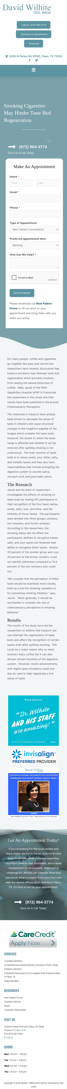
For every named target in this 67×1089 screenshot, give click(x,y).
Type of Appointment (23, 223)
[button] (33, 70)
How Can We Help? (23, 254)
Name (14, 176)
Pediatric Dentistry (12, 969)
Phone (15, 207)
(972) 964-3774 (18, 1030)
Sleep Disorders (11, 981)
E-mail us (8, 1037)
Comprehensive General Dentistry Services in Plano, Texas (31, 965)
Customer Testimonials (15, 1010)
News (7, 1006)
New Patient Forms (13, 997)
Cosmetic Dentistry (13, 961)
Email (14, 192)
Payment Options (12, 1001)
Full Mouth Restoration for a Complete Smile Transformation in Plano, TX (32, 975)
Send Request (22, 293)
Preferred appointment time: (28, 238)
